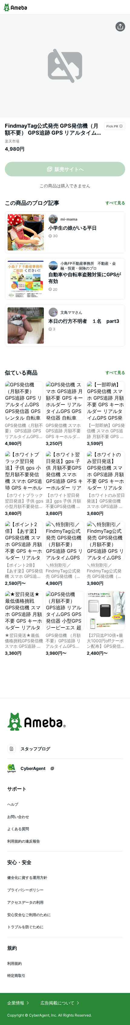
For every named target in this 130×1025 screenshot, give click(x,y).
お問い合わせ (18, 816)
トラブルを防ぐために (25, 927)
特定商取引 (16, 975)
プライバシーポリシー (25, 890)
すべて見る (115, 202)
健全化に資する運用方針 (27, 877)
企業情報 (15, 1002)
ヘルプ (12, 804)
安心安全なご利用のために (29, 914)
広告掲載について (57, 1002)
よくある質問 (18, 829)
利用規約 (14, 963)
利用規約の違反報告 (23, 841)
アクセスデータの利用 (25, 902)
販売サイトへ (69, 169)
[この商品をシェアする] (120, 26)
